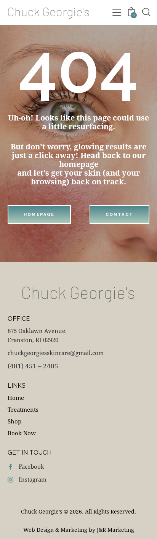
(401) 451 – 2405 (33, 365)
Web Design (38, 529)
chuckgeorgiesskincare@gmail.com (56, 353)
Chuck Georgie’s (41, 511)
